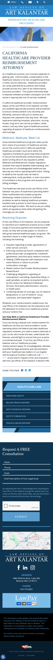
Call (22, 2)
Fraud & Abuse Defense (18, 423)
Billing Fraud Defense (18, 402)
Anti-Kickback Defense (18, 409)
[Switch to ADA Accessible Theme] (3, 656)
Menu (13, 2)
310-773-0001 (26, 589)
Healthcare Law (13, 47)
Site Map (21, 655)
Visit (37, 2)
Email (30, 2)
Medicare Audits (15, 396)
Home (4, 47)
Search (44, 2)
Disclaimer (31, 655)
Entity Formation (16, 416)
